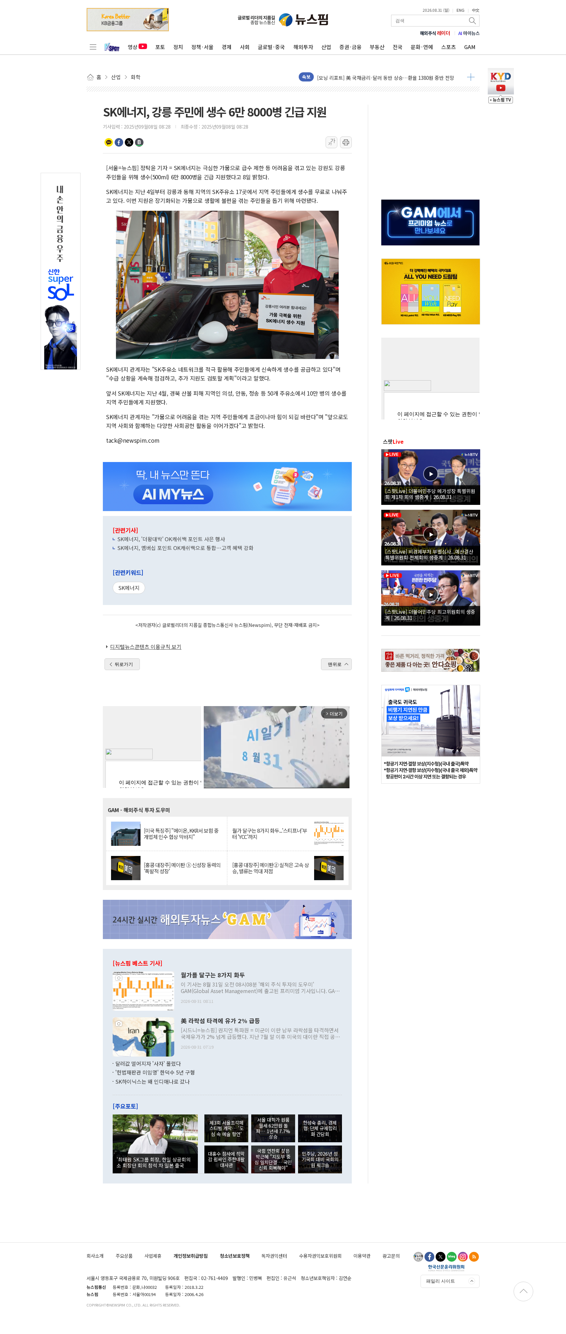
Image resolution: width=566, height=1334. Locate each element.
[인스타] (463, 1257)
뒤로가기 (124, 664)
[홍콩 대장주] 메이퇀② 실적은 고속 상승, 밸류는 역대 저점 (270, 868)
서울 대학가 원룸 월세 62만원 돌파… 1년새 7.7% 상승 (273, 1128)
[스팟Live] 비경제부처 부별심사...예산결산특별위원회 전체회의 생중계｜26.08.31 (429, 554)
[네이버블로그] (452, 1257)
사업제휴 (152, 1255)
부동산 (377, 47)
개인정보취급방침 (191, 1255)
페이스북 (119, 142)
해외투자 (303, 47)
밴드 (139, 142)
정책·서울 (202, 47)
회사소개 (95, 1255)
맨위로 (335, 664)
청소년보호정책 (235, 1255)
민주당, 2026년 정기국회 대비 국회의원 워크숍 (320, 1159)
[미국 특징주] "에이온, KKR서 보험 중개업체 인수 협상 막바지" (181, 833)
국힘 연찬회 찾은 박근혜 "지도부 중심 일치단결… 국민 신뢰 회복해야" (273, 1159)
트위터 (129, 142)
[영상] (430, 476)
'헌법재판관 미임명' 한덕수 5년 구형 (155, 1072)
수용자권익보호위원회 (320, 1255)
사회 (245, 47)
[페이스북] (429, 1257)
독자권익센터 (274, 1255)
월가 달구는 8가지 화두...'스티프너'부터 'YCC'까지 (269, 833)
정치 (178, 47)
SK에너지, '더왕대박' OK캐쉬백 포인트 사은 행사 (171, 538)
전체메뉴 (93, 46)
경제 (227, 47)
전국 (398, 47)
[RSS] (474, 1257)
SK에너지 (129, 588)
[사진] (143, 990)
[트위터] (440, 1257)
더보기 (470, 77)
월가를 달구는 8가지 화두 (213, 975)
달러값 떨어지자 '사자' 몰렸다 (148, 1063)
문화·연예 (422, 47)
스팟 (393, 441)
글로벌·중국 (271, 47)
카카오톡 (108, 142)
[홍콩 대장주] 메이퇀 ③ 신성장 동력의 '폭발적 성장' (182, 868)
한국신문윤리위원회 (446, 1268)
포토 (160, 47)
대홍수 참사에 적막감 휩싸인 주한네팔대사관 (226, 1159)
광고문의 (391, 1255)
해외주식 (435, 33)
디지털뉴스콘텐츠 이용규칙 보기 (145, 646)
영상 (133, 47)
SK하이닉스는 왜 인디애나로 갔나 (152, 1081)
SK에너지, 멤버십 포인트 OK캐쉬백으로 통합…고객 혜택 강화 (185, 547)
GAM (470, 47)
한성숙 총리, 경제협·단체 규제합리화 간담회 (320, 1128)
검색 (473, 20)
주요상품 (124, 1255)
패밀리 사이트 (440, 1281)
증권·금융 (350, 47)
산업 (326, 47)
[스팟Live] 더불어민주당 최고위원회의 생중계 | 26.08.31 (430, 614)
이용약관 (361, 1255)
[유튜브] (418, 1257)
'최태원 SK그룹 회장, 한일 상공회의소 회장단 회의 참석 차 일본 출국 (154, 1162)
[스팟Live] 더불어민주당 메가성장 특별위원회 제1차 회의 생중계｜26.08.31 (430, 494)
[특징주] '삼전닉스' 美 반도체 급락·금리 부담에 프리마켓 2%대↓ (385, 79)
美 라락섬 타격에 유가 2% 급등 (220, 1020)
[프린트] (346, 142)
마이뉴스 (469, 33)
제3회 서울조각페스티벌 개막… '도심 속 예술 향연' (226, 1128)
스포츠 (448, 47)
